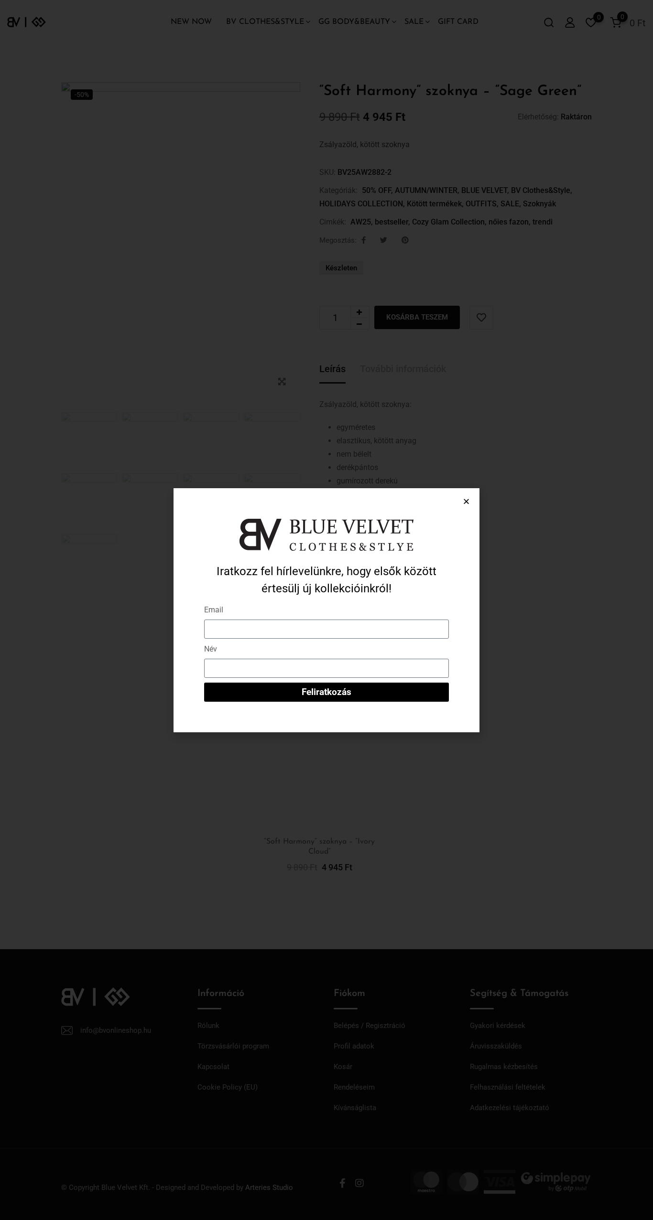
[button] (466, 501)
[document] (326, 610)
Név (210, 648)
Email (213, 609)
